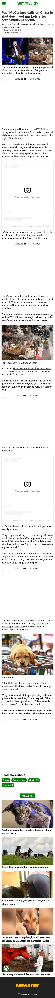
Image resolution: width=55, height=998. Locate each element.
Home (4, 24)
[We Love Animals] (27, 3)
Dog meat (8, 785)
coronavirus (19, 780)
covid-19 (34, 780)
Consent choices (27, 994)
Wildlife (10, 24)
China (6, 780)
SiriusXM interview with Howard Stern (32, 368)
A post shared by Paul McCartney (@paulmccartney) (27, 226)
